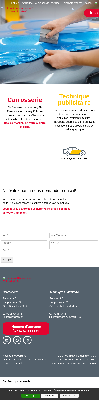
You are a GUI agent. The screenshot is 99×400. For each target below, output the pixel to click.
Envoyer (7, 259)
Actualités (27, 3)
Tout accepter (30, 395)
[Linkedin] (7, 340)
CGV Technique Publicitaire (73, 355)
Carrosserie (24, 99)
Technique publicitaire (74, 99)
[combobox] (53, 235)
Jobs (93, 13)
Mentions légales (85, 359)
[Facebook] (17, 340)
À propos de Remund (47, 3)
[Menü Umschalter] (49, 13)
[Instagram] (27, 340)
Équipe (15, 3)
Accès (88, 3)
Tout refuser (49, 395)
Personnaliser (69, 395)
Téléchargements (72, 3)
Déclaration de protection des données (74, 363)
